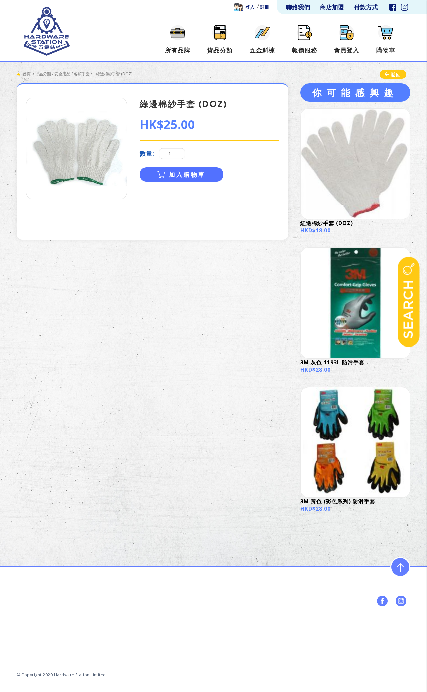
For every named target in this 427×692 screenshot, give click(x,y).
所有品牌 (189, 643)
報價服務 (291, 643)
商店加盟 (325, 643)
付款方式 (359, 643)
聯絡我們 (393, 643)
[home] (46, 31)
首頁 (27, 74)
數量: (147, 153)
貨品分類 (43, 74)
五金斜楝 (257, 643)
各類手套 (82, 74)
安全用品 (62, 74)
